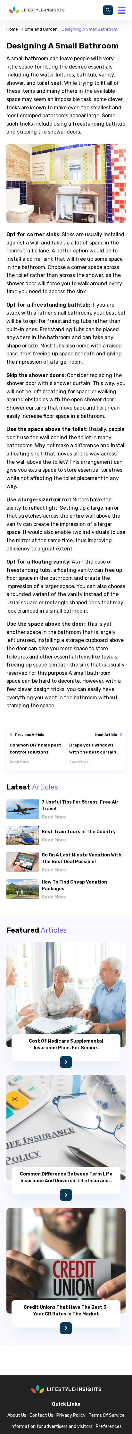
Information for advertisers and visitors (52, 1426)
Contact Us (41, 1415)
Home (12, 29)
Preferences (109, 1426)
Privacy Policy (71, 1415)
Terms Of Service (107, 1415)
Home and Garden (40, 29)
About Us (16, 1415)
